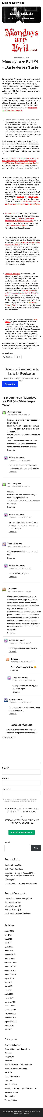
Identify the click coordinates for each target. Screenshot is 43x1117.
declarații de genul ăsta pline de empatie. (19, 109)
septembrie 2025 (10, 974)
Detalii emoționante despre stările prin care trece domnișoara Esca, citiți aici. (22, 202)
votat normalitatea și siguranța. (17, 225)
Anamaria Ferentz (11, 213)
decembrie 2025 (10, 962)
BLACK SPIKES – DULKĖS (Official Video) (20, 883)
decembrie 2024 (10, 1009)
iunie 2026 (8, 939)
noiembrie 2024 (10, 1013)
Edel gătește (9, 1056)
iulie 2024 (7, 1029)
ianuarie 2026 (9, 958)
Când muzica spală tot (12, 865)
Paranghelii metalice (11, 1076)
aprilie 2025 (8, 994)
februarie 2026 (9, 954)
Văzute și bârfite (10, 1100)
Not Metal (8, 1072)
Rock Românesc (10, 1084)
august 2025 (9, 978)
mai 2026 (7, 943)
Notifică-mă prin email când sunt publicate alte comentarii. (21, 810)
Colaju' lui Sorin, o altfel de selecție (17, 1049)
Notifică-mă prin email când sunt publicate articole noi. (21, 821)
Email (5, 778)
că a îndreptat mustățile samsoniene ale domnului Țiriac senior (19, 219)
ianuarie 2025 (9, 1005)
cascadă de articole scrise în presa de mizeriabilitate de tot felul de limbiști (22, 292)
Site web (6, 789)
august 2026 (9, 931)
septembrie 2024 (10, 1021)
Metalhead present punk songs (16, 1068)
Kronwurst (8, 898)
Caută (7, 842)
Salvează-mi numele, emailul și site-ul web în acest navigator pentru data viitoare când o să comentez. (20, 800)
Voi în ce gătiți (9, 879)
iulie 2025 (7, 982)
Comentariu (9, 737)
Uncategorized (9, 1096)
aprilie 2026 (8, 947)
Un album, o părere (11, 1092)
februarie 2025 (9, 1002)
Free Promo (8, 1060)
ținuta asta (20, 197)
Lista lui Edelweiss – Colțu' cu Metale (18, 1064)
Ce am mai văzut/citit (12, 1045)
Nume (5, 768)
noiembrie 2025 (10, 966)
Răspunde (11, 450)
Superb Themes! (23, 1113)
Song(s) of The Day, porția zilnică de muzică (20, 1088)
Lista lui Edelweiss (13, 2)
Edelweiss (13, 457)
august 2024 (9, 1025)
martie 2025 (8, 998)
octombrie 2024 (10, 1017)
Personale (8, 1080)
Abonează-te (10, 384)
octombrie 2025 (10, 970)
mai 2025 (7, 990)
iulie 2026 (7, 935)
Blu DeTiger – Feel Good (13, 869)
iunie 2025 (8, 986)
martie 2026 (8, 950)
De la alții (7, 1053)
